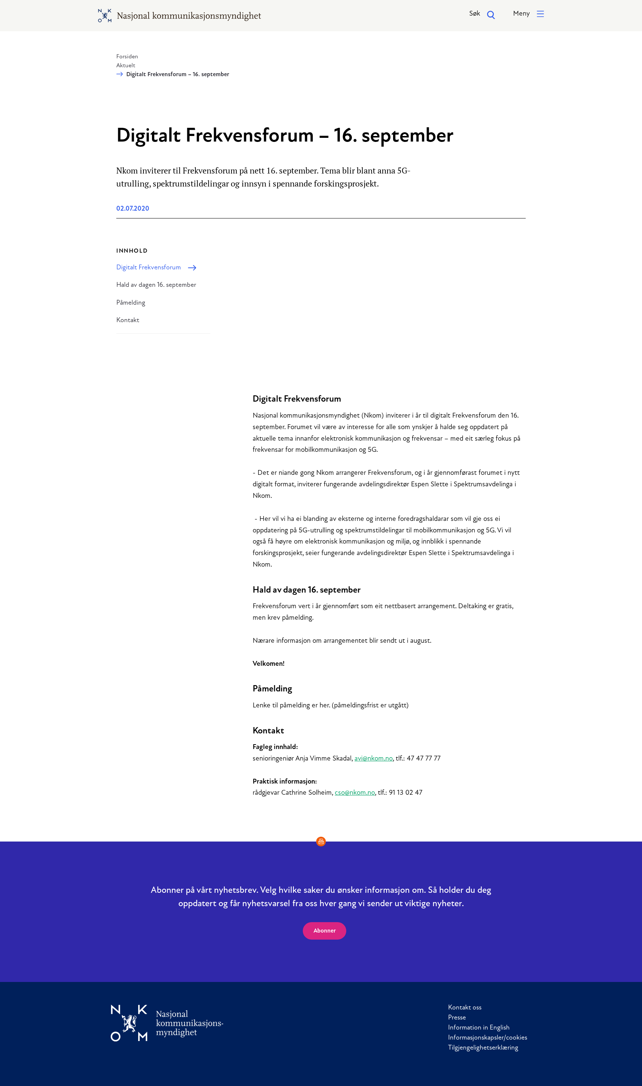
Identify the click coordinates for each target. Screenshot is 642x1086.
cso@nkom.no (355, 793)
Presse (457, 1018)
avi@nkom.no (373, 758)
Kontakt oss (465, 1008)
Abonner (325, 931)
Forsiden (127, 57)
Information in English (479, 1028)
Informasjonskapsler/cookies (487, 1038)
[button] (528, 14)
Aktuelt (125, 66)
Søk (474, 13)
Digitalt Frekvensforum (148, 268)
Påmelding (130, 303)
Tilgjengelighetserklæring (483, 1048)
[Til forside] (167, 1023)
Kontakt (127, 320)
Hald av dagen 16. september (156, 285)
